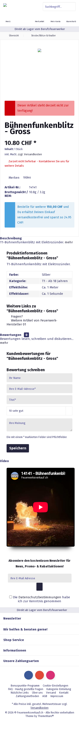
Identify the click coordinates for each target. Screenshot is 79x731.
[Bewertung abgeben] (39, 137)
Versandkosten (39, 707)
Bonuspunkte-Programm (25, 685)
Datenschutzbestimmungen (39, 597)
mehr (69, 242)
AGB (44, 696)
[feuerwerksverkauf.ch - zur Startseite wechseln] (19, 6)
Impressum (56, 696)
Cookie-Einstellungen (55, 685)
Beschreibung (11, 238)
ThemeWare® (46, 716)
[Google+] (39, 675)
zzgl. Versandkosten (30, 154)
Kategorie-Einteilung (59, 689)
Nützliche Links (20, 692)
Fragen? (16, 316)
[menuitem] (71, 18)
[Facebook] (28, 675)
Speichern (17, 448)
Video (26, 177)
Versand (51, 692)
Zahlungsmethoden (27, 696)
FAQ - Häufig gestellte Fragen (25, 689)
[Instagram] (50, 675)
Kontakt (63, 692)
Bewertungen (10, 335)
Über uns (37, 692)
